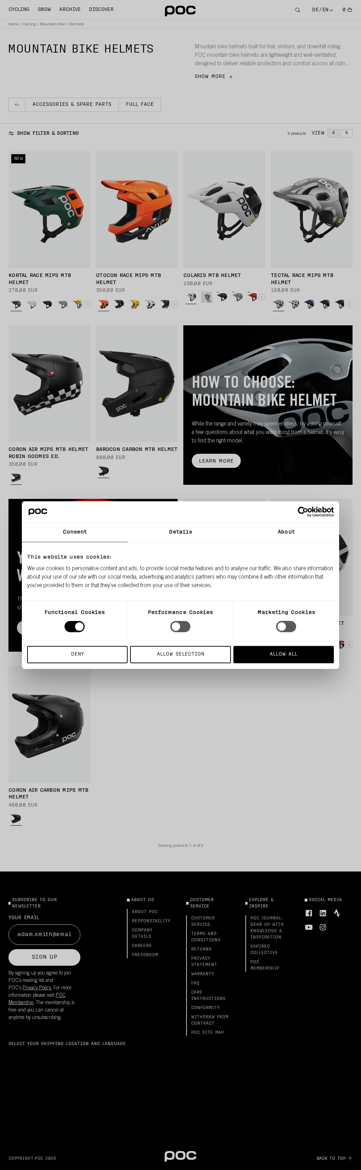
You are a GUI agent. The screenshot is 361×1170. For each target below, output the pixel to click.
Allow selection (180, 654)
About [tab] (286, 532)
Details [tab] (180, 532)
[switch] (180, 626)
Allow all (283, 654)
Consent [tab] (75, 532)
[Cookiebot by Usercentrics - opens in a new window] (303, 512)
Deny (77, 654)
